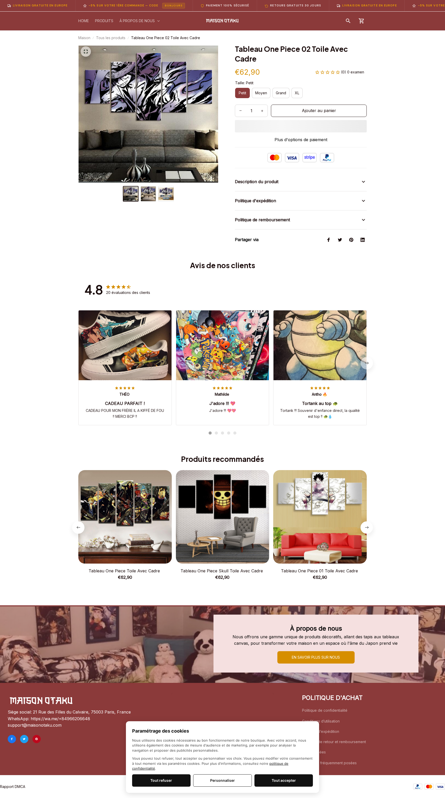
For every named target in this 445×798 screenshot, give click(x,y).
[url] (60, 719)
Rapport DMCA (12, 786)
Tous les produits (110, 38)
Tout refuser (161, 780)
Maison (84, 38)
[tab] (210, 433)
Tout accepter (284, 780)
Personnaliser (222, 780)
